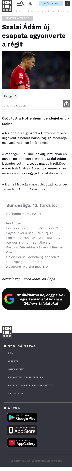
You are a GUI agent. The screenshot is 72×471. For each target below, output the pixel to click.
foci (53, 11)
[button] (67, 11)
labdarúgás (38, 11)
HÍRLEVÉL (14, 361)
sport (22, 11)
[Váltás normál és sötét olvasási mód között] (30, 3)
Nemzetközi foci (18, 18)
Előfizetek (51, 3)
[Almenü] (20, 3)
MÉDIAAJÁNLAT (17, 393)
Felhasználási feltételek (25, 377)
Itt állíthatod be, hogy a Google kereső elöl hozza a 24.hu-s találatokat (40, 299)
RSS (10, 353)
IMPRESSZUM (16, 369)
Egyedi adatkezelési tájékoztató (30, 385)
